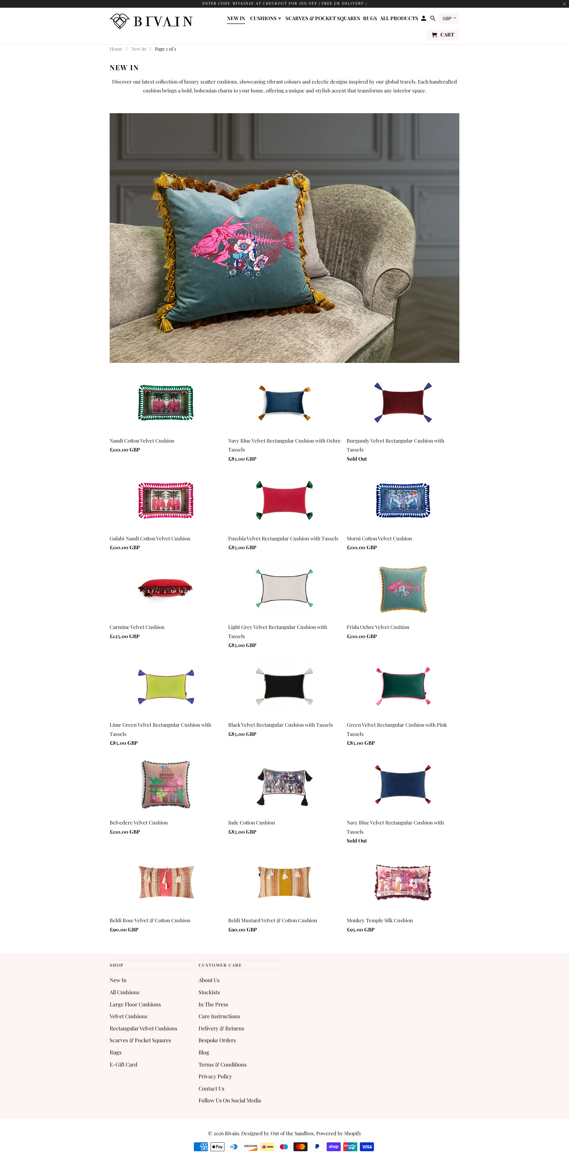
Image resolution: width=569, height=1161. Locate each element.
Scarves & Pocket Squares (140, 1040)
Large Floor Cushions (135, 1004)
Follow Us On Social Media (230, 1100)
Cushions (265, 18)
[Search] (433, 19)
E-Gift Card (123, 1064)
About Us (209, 980)
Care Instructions (219, 1016)
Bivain (232, 1133)
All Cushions (124, 992)
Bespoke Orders (217, 1040)
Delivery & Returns (221, 1028)
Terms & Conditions (223, 1064)
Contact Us (211, 1088)
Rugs (116, 1052)
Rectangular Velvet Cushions (143, 1028)
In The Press (213, 1004)
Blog (204, 1052)
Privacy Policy (215, 1076)
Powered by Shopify (339, 1133)
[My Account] (424, 19)
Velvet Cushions (128, 1016)
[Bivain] (151, 20)
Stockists (209, 992)
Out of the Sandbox (292, 1133)
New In (118, 980)
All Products (399, 18)
